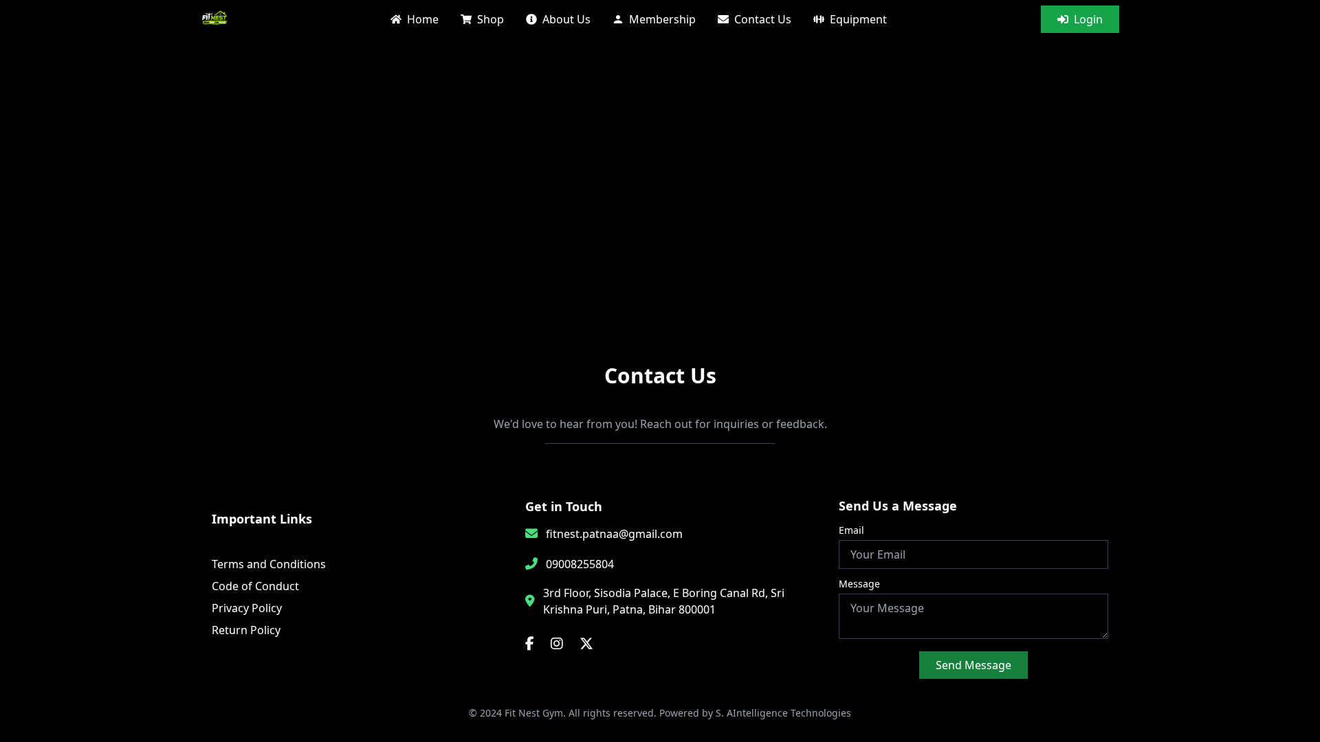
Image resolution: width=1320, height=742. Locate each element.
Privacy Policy (247, 608)
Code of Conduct (255, 586)
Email (851, 530)
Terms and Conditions (269, 564)
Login (1088, 19)
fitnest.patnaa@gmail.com (614, 533)
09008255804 (580, 564)
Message (859, 583)
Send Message (973, 665)
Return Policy (246, 630)
